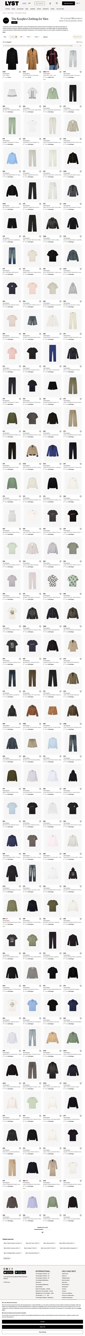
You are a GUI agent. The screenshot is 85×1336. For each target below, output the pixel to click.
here (71, 45)
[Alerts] (50, 3)
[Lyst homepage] (12, 3)
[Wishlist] (56, 3)
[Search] (37, 3)
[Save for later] (20, 72)
